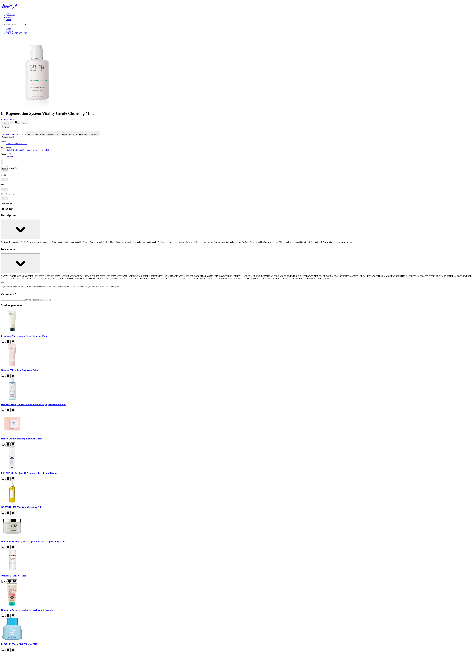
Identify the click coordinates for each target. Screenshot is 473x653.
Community (10, 15)
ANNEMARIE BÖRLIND (16, 33)
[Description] (20, 229)
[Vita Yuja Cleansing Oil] (12, 502)
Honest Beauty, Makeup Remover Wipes (21, 438)
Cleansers (12, 119)
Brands (8, 20)
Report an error (7, 137)
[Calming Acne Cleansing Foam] (12, 331)
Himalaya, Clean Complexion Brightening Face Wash (28, 610)
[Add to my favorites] (12, 342)
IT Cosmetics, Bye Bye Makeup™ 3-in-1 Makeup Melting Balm (33, 541)
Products (9, 17)
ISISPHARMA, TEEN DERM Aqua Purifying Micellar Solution (33, 404)
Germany (9, 156)
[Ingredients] (20, 263)
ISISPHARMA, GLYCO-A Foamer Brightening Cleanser (30, 473)
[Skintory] (9, 9)
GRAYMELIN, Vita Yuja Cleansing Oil (21, 507)
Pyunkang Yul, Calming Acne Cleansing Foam (24, 336)
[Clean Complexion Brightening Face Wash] (12, 605)
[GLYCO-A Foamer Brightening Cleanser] (12, 468)
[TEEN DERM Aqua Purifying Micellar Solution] (12, 400)
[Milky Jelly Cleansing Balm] (12, 365)
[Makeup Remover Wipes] (12, 434)
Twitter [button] (23, 134)
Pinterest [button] (6, 134)
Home (8, 13)
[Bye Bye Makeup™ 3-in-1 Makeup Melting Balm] (12, 537)
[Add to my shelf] (8, 342)
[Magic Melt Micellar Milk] (12, 639)
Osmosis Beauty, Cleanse (13, 575)
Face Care (5, 119)
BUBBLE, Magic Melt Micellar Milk (19, 644)
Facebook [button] (14, 134)
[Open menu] (2, 2)
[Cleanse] (12, 571)
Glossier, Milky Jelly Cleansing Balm (19, 370)
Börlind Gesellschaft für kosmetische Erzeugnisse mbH (27, 150)
